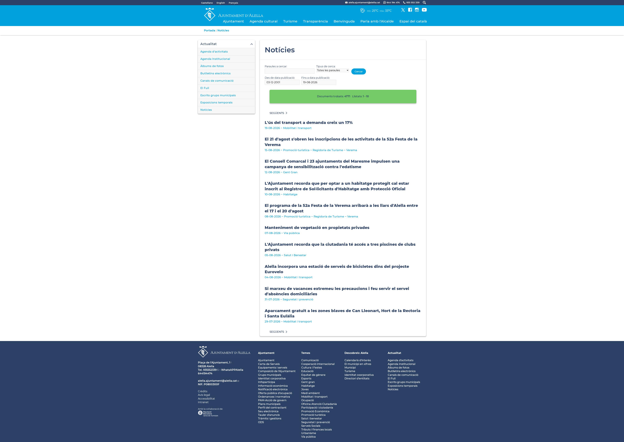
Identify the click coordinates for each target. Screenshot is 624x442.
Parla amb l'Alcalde (377, 21)
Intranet (203, 402)
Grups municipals (269, 374)
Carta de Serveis (269, 364)
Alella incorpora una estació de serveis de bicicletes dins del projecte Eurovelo (337, 269)
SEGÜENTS (277, 113)
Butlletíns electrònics (215, 73)
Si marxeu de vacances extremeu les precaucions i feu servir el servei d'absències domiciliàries (337, 291)
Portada (209, 30)
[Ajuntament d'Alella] (224, 360)
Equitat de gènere (313, 374)
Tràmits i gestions (269, 418)
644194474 (205, 373)
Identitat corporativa (272, 378)
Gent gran (308, 382)
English (221, 2)
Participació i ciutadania (317, 407)
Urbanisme (308, 433)
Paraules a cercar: (276, 66)
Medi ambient (310, 393)
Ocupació (307, 400)
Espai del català (413, 21)
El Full (204, 88)
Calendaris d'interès (357, 360)
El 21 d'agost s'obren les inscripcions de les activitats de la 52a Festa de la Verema (341, 142)
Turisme (290, 21)
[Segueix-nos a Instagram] (417, 10)
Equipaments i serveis (272, 367)
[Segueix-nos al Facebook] (410, 10)
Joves (305, 389)
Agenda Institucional (215, 58)
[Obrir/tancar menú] (226, 44)
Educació (307, 371)
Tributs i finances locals (316, 429)
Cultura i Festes (311, 367)
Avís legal (204, 394)
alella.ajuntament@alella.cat (217, 380)
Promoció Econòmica (315, 411)
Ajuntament (233, 21)
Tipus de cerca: (325, 66)
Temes (305, 353)
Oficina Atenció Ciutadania (319, 404)
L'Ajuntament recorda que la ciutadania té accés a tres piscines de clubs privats (340, 247)
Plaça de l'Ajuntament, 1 (214, 362)
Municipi (350, 367)
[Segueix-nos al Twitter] (403, 10)
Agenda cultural (264, 21)
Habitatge (308, 385)
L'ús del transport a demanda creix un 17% (309, 122)
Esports (306, 378)
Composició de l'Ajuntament (277, 371)
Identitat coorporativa (359, 374)
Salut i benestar (311, 418)
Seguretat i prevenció (315, 422)
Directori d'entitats (356, 378)
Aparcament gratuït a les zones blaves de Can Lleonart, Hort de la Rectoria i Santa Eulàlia (342, 313)
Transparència (315, 21)
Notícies (223, 30)
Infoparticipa (266, 382)
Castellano (207, 2)
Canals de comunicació (217, 80)
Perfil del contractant (272, 407)
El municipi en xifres (357, 364)
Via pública (308, 436)
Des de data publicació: (280, 77)
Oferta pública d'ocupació (275, 393)
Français (233, 2)
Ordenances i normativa (274, 396)
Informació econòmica (273, 385)
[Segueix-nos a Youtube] (424, 10)
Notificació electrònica (273, 389)
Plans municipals (269, 404)
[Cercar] (422, 2)
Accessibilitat (206, 398)
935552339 (210, 369)
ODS (261, 422)
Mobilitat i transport (314, 396)
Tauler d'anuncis (269, 414)
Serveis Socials (310, 425)
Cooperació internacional (318, 364)
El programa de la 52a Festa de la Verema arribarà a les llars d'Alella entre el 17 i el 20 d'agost (341, 208)
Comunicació (310, 360)
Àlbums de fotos (212, 66)
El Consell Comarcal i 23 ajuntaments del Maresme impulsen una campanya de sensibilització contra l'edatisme (332, 164)
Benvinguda (344, 21)
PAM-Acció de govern (272, 400)
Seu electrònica (268, 411)
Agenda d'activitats (214, 51)
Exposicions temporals (216, 102)
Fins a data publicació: (315, 77)
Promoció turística (313, 414)
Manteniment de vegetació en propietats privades (317, 227)
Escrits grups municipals (218, 95)
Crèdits (202, 391)
